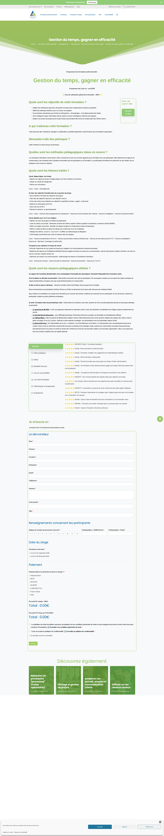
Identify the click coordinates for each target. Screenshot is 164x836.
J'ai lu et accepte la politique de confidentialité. (62, 631)
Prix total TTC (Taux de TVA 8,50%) (41, 613)
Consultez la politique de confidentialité (80, 631)
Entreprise (33, 465)
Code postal (33, 502)
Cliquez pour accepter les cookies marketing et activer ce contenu (82, 744)
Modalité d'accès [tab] (40, 366)
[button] (160, 822)
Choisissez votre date (37, 549)
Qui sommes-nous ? (35, 7)
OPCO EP (33, 582)
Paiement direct (35, 575)
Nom (31, 441)
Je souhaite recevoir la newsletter (41, 635)
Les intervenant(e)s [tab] (41, 380)
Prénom (32, 449)
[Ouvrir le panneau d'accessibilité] (160, 419)
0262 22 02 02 (131, 7)
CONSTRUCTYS (36, 588)
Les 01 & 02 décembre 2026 (39, 556)
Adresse (32, 488)
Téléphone (33, 480)
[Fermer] (161, 2)
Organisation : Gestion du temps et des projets (87, 44)
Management (63, 44)
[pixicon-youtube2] (126, 797)
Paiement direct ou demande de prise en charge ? (47, 572)
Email (31, 473)
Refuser (124, 827)
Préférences (149, 827)
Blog (78, 7)
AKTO (32, 579)
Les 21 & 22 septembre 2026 (39, 553)
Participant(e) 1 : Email (117, 530)
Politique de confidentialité (20, 832)
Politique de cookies (8, 832)
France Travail (35, 591)
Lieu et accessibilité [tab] (42, 373)
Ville (31, 511)
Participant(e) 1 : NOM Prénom (93, 530)
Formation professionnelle (47, 44)
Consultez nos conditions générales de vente (66, 627)
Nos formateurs (49, 7)
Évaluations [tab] (38, 393)
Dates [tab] (36, 360)
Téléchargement (69, 7)
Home (33, 44)
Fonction (32, 457)
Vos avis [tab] (35, 346)
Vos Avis (59, 7)
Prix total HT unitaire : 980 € (38, 601)
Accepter (100, 827)
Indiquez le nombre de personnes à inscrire (44, 530)
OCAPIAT (33, 585)
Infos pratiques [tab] (40, 353)
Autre (32, 595)
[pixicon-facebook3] (117, 797)
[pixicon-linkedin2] (122, 797)
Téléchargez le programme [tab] (44, 386)
